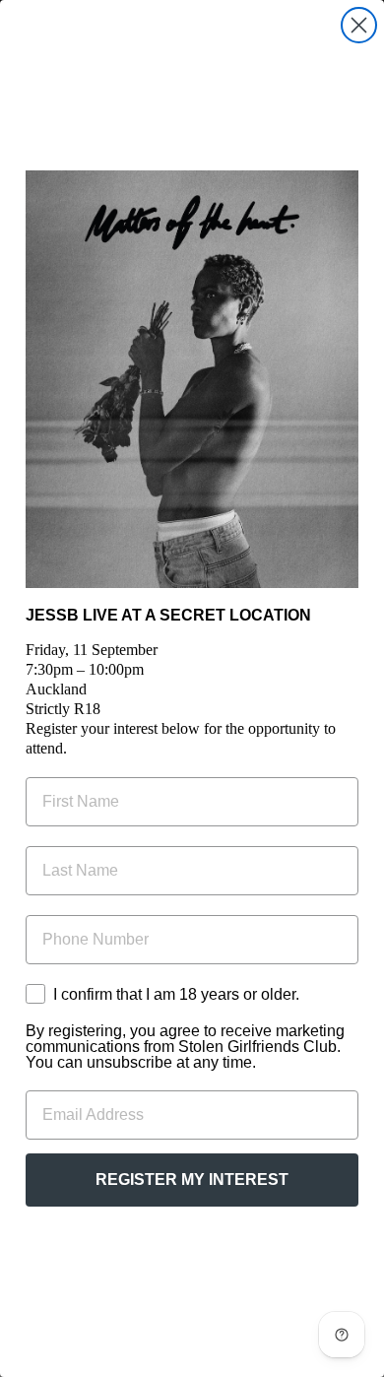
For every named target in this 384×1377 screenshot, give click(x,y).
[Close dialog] (359, 25)
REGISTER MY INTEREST (192, 1179)
